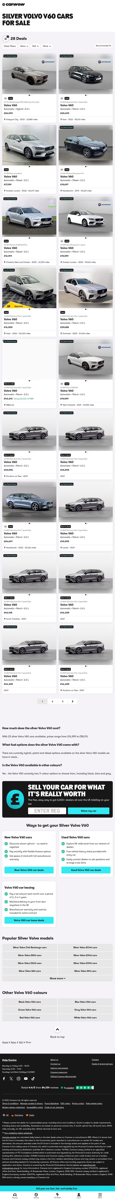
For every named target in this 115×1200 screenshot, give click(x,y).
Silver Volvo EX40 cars (85, 955)
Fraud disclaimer (52, 1103)
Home (5, 1042)
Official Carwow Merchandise (63, 1076)
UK (7, 1115)
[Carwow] (13, 4)
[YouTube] (26, 1079)
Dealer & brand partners (102, 1064)
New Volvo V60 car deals (29, 870)
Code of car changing (54, 1107)
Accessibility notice (35, 1107)
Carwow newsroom (58, 1072)
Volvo (13, 1042)
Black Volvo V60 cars (30, 1002)
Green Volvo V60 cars (29, 1010)
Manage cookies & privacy (31, 1103)
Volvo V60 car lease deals (29, 920)
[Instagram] (19, 1079)
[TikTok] (33, 1079)
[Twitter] (11, 1079)
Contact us (55, 1064)
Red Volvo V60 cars (30, 1017)
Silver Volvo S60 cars (30, 971)
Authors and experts (59, 1068)
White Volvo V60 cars (85, 1017)
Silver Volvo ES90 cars (29, 955)
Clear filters (10, 46)
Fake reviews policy (94, 1103)
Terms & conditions (10, 1103)
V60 (21, 1042)
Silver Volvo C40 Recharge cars (30, 947)
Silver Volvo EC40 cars (85, 947)
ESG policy (65, 1103)
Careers (95, 1060)
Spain (31, 1115)
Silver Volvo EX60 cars (30, 963)
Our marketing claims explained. (18, 1133)
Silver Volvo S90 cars (85, 971)
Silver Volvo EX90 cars (85, 963)
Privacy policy (78, 1103)
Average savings (9, 1137)
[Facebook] (4, 1079)
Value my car (88, 810)
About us (54, 1060)
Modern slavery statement (13, 1107)
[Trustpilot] (76, 1088)
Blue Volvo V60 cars (85, 1002)
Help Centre (9, 1060)
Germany (19, 1115)
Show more (57, 978)
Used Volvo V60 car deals (86, 870)
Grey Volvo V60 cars (85, 1010)
